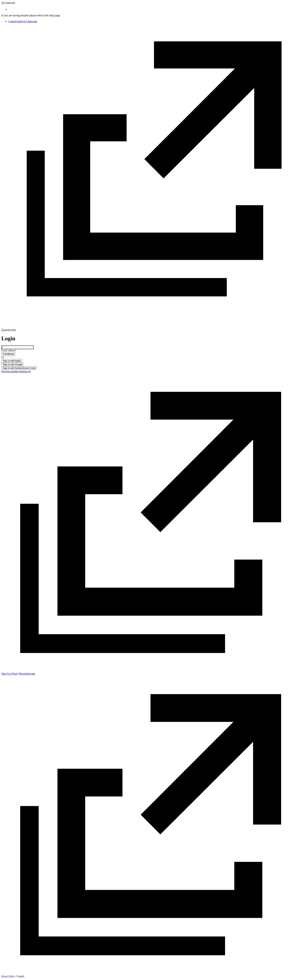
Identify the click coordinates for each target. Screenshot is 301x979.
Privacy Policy (8, 976)
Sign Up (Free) (9, 673)
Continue (8, 353)
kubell (21, 976)
